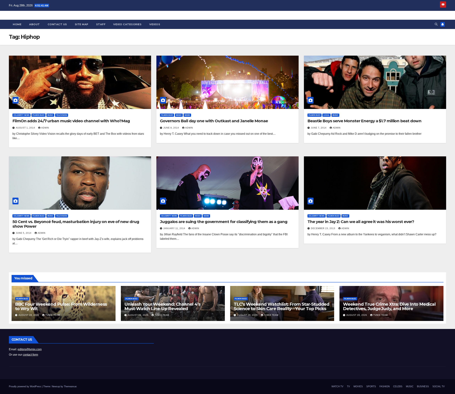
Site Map (81, 24)
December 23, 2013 (323, 228)
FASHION (384, 386)
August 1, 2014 (26, 128)
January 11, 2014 (174, 228)
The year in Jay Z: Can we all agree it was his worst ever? (360, 221)
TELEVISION (61, 115)
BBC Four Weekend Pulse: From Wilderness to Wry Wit (61, 306)
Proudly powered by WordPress (25, 386)
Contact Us (57, 24)
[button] (436, 24)
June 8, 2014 (171, 128)
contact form (30, 354)
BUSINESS (423, 386)
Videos (154, 24)
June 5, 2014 (24, 233)
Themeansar (70, 386)
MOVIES (358, 386)
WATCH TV (337, 386)
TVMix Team (52, 315)
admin (45, 128)
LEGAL (326, 115)
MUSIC (50, 115)
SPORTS (371, 386)
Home (17, 24)
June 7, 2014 (319, 128)
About (34, 24)
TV (348, 386)
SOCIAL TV (438, 386)
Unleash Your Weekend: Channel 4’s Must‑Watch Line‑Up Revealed (162, 306)
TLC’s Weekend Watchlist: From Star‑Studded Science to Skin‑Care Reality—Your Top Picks (281, 306)
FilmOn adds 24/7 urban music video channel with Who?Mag (71, 121)
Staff (101, 24)
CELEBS (397, 386)
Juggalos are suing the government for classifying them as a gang (223, 221)
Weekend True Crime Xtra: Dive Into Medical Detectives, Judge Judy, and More (389, 306)
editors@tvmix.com (30, 349)
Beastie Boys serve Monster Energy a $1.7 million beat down (364, 121)
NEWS (187, 115)
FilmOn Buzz (38, 115)
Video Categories (127, 24)
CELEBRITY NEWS (22, 115)
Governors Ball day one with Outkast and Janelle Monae (214, 121)
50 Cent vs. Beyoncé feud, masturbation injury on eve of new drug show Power (75, 224)
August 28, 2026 (29, 315)
